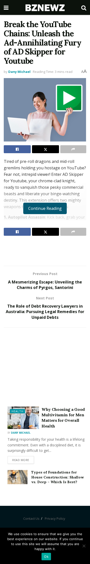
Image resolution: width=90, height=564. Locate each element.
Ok (46, 557)
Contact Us (31, 518)
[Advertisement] (45, 250)
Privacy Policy (55, 518)
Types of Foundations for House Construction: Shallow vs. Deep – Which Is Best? (57, 477)
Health (18, 411)
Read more (20, 460)
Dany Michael (19, 71)
